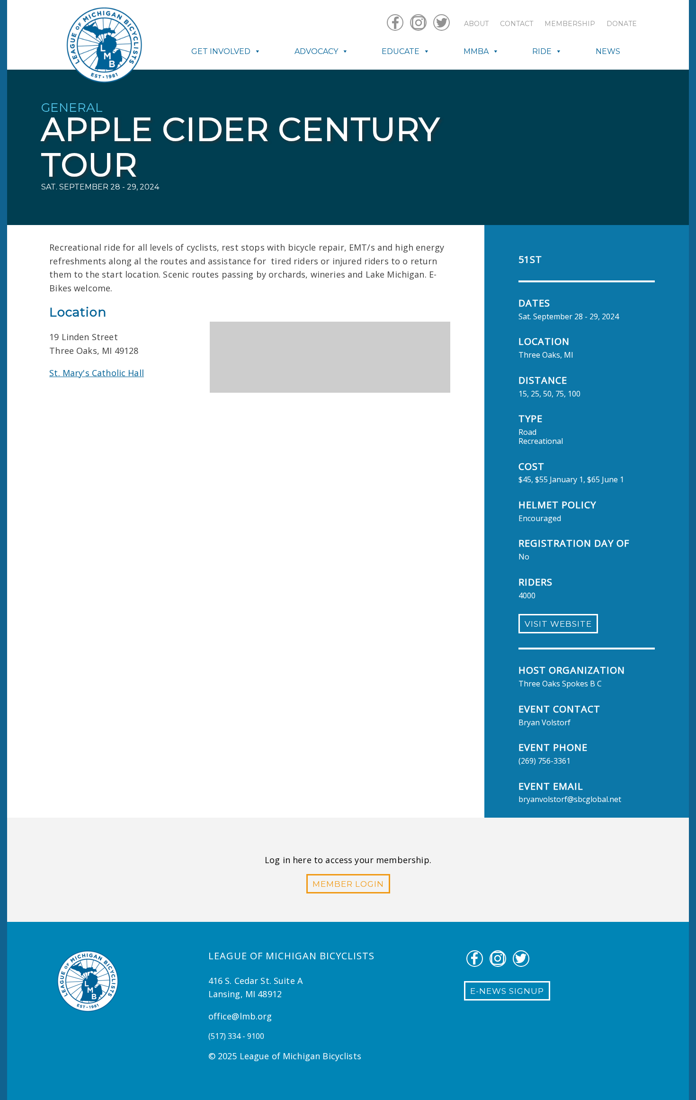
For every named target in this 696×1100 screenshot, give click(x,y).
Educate (400, 51)
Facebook (395, 22)
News (608, 51)
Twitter (441, 22)
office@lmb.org (240, 1016)
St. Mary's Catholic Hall (96, 373)
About (476, 23)
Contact (516, 23)
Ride (542, 51)
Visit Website (558, 624)
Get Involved (220, 51)
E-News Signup (507, 991)
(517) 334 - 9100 (236, 1036)
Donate (622, 23)
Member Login (348, 884)
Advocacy (316, 51)
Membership (569, 23)
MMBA (476, 51)
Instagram (418, 22)
